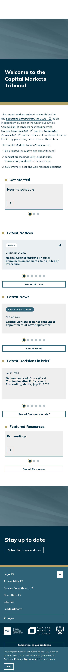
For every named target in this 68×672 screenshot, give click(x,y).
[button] (10, 203)
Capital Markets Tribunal (20, 309)
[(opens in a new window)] (13, 631)
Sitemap (9, 601)
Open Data (10, 595)
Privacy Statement (25, 659)
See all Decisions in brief (34, 414)
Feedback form (13, 608)
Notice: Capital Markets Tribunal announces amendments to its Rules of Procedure (32, 261)
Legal (7, 574)
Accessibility (11, 581)
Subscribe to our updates (24, 550)
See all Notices (34, 284)
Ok (9, 666)
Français (9, 618)
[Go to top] (60, 574)
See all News (34, 348)
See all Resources (34, 469)
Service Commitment (17, 588)
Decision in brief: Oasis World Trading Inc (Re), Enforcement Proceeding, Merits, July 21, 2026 (27, 381)
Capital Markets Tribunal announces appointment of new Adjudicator (30, 323)
